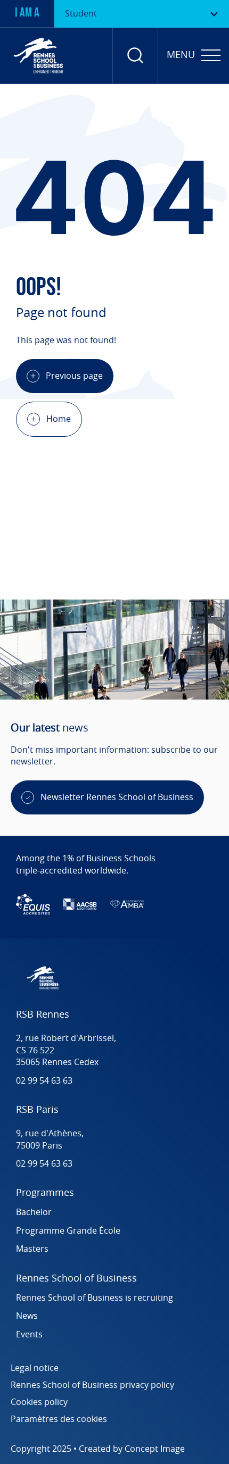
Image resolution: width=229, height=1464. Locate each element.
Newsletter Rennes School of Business (116, 797)
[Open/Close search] (135, 56)
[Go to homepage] (38, 56)
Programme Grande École (68, 1231)
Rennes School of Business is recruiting (95, 1298)
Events (29, 1334)
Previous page (74, 376)
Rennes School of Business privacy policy (92, 1385)
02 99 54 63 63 (44, 1081)
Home (58, 419)
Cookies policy (39, 1402)
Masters (32, 1249)
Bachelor (34, 1212)
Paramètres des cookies (59, 1419)
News (27, 1316)
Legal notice (35, 1368)
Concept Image (155, 1449)
